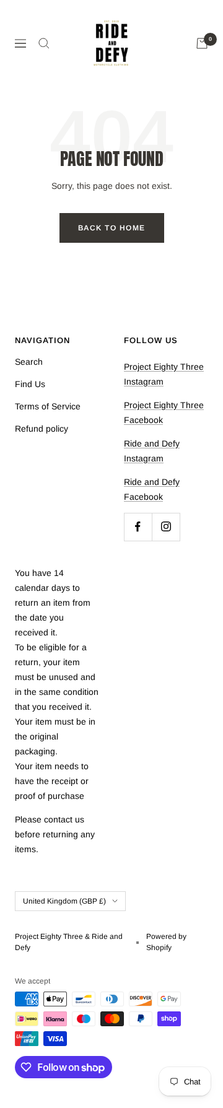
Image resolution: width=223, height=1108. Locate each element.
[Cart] (202, 43)
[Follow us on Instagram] (166, 527)
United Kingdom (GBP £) (64, 901)
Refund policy (41, 429)
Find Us (30, 384)
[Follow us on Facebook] (138, 527)
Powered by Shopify (166, 942)
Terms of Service (48, 406)
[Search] (44, 43)
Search (29, 362)
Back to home (112, 228)
